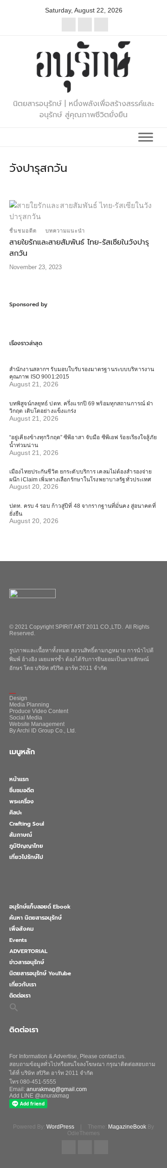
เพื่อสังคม (21, 929)
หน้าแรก (19, 779)
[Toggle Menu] (145, 137)
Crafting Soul (26, 824)
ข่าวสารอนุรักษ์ (26, 962)
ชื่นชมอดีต (23, 231)
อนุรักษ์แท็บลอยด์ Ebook (40, 907)
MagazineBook (127, 1127)
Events (18, 940)
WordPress (60, 1127)
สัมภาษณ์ (20, 835)
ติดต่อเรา (20, 995)
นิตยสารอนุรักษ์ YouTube (40, 973)
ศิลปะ (15, 812)
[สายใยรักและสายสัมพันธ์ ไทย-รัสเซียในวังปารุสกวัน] (83, 211)
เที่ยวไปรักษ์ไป (26, 857)
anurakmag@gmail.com (56, 1089)
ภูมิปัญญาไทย (26, 846)
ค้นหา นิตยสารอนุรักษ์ (35, 918)
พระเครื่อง (21, 801)
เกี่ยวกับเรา (22, 984)
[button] (14, 1007)
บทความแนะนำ (65, 231)
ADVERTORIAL (28, 951)
